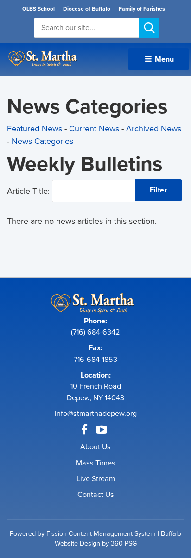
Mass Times (95, 463)
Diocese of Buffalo (86, 9)
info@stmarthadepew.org (96, 413)
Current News (94, 129)
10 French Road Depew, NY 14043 (95, 392)
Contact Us (95, 494)
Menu (163, 59)
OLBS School (38, 9)
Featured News (34, 129)
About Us (95, 446)
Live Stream (95, 478)
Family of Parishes (142, 9)
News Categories (42, 141)
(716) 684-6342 (95, 332)
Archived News (153, 129)
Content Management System (112, 533)
